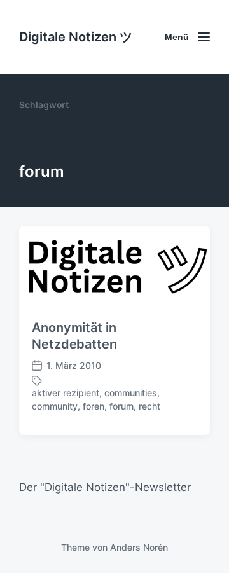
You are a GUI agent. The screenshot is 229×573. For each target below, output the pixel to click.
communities (130, 392)
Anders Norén (139, 547)
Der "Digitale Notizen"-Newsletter (105, 487)
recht (149, 406)
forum (121, 406)
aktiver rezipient (65, 392)
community (55, 406)
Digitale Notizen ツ (75, 37)
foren (93, 406)
